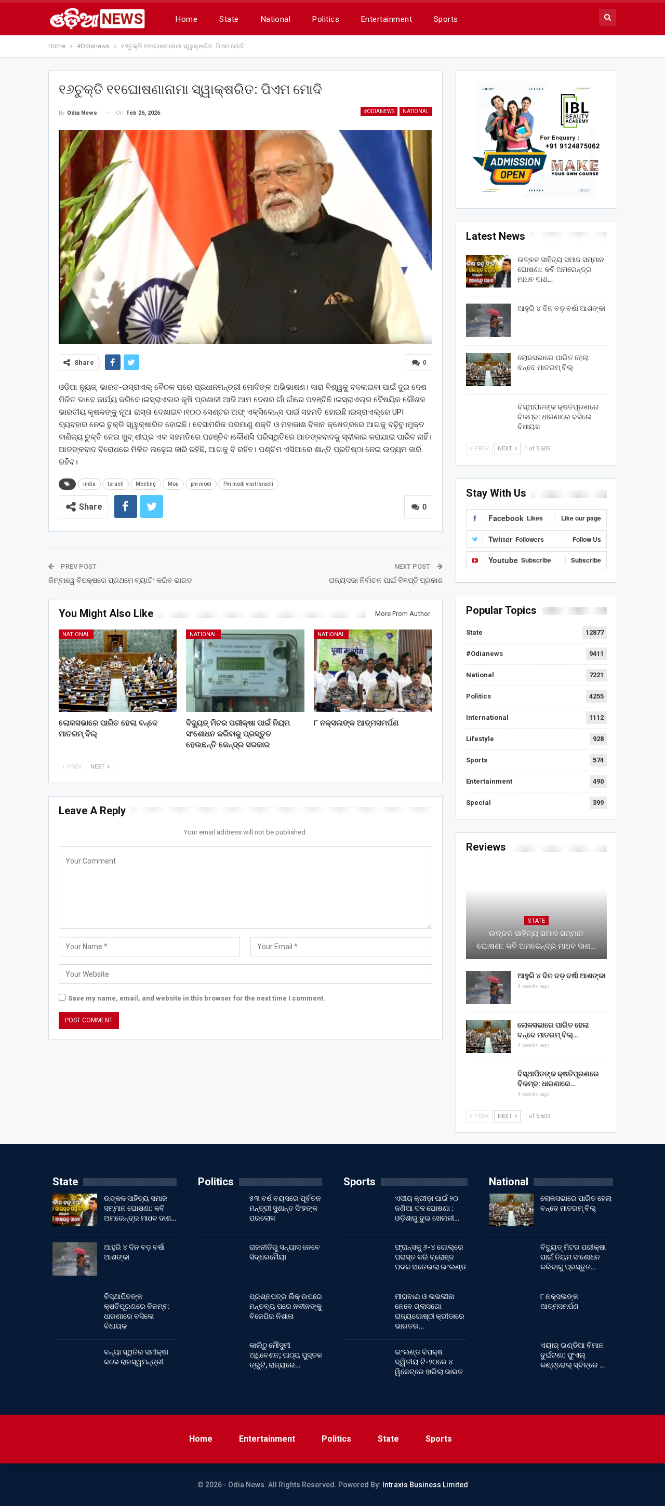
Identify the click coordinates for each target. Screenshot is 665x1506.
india (89, 484)
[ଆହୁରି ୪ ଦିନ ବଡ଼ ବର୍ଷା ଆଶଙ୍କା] (488, 320)
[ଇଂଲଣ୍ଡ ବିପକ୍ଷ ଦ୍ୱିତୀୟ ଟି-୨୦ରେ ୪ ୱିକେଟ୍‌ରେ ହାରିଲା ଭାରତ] (365, 1363)
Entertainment (386, 19)
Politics (325, 19)
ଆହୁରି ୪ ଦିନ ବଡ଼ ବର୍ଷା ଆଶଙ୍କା (561, 308)
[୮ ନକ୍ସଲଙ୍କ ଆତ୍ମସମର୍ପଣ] (373, 670)
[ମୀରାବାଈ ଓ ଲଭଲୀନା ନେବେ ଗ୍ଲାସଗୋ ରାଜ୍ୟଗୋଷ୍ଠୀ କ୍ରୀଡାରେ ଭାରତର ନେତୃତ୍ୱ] (365, 1308)
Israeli (116, 484)
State (228, 19)
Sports (446, 19)
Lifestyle (480, 739)
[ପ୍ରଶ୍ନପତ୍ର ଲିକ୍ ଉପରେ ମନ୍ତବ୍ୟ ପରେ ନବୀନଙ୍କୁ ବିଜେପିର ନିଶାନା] (220, 1308)
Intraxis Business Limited (425, 1485)
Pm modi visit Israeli (248, 484)
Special (478, 802)
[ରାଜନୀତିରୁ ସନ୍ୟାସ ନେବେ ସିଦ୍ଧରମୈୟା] (220, 1259)
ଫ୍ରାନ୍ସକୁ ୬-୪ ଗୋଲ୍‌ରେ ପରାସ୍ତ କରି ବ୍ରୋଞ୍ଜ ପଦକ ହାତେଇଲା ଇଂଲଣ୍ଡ (430, 1257)
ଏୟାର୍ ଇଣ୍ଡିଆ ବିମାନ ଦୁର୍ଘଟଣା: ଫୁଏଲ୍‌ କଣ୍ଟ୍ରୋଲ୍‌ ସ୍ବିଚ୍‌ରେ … (572, 1355)
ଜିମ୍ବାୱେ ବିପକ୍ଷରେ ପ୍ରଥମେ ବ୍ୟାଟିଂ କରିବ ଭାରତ (120, 580)
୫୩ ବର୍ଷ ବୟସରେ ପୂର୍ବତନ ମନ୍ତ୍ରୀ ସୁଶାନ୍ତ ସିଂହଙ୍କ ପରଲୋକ (285, 1208)
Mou (173, 484)
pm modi (201, 484)
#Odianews (379, 111)
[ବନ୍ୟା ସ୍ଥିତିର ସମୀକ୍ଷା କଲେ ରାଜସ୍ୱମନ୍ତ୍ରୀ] (74, 1363)
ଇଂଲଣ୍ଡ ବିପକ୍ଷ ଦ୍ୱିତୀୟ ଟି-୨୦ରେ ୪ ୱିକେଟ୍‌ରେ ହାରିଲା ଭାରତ (429, 1362)
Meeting (146, 484)
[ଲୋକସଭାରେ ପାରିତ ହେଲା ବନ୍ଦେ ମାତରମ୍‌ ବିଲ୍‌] (118, 670)
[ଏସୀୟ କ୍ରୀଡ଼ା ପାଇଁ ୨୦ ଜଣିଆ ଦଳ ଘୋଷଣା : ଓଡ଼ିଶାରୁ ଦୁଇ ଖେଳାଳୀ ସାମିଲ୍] (365, 1210)
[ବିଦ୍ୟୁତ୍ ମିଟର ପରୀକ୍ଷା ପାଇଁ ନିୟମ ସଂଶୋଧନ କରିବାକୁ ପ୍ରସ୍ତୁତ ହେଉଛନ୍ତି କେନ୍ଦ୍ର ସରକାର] (245, 670)
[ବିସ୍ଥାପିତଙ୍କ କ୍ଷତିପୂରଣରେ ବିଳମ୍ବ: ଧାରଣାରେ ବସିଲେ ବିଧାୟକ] (488, 418)
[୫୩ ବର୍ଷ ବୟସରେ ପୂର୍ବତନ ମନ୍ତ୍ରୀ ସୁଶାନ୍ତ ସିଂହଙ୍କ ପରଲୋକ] (220, 1210)
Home (186, 19)
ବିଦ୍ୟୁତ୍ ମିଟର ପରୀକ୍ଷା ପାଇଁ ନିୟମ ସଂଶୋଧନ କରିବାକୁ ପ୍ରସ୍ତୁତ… (573, 1257)
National (276, 19)
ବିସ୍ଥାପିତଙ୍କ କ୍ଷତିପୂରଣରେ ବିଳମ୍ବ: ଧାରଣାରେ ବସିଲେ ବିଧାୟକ (558, 417)
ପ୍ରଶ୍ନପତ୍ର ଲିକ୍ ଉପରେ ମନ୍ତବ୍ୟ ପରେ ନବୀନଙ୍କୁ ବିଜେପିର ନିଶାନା (285, 1306)
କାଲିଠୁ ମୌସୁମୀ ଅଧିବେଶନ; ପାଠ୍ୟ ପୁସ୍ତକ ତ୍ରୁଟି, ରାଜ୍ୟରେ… (285, 1355)
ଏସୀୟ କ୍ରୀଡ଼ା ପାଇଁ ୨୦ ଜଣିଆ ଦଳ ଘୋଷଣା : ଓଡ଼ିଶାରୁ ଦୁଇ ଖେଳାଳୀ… (427, 1208)
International (487, 717)
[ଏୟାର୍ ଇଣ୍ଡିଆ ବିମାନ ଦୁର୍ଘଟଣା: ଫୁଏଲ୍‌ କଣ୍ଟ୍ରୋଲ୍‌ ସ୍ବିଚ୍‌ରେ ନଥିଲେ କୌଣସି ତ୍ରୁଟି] (511, 1357)
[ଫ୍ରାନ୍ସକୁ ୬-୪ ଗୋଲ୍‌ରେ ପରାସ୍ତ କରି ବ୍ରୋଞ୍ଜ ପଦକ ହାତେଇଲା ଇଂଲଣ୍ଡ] (365, 1259)
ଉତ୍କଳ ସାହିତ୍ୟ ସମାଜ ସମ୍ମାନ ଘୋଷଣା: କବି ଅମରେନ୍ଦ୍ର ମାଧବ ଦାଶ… (560, 269)
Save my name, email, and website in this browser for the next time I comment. (196, 998)
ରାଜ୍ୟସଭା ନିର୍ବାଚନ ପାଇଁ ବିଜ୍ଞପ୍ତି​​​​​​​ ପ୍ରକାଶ (386, 580)
